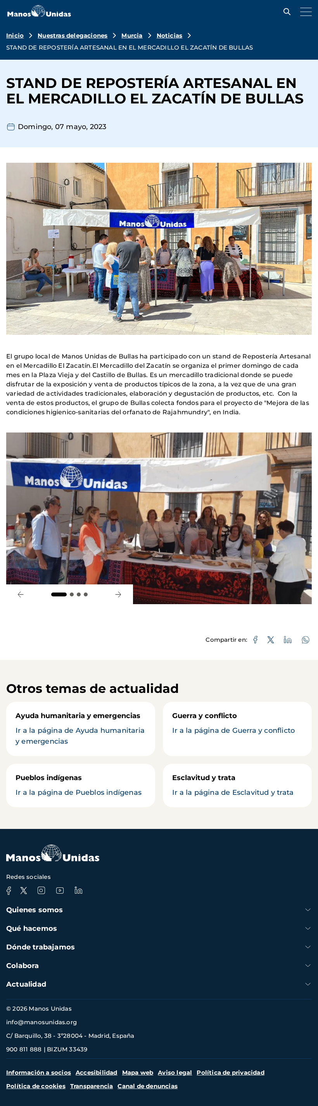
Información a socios (38, 1072)
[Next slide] (118, 594)
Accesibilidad (97, 1072)
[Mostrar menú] (304, 11)
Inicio (15, 35)
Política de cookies (36, 1086)
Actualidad (26, 984)
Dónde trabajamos (40, 947)
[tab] (59, 594)
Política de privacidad (230, 1072)
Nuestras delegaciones (72, 35)
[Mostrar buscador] (285, 11)
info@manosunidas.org (41, 1022)
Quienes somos (34, 910)
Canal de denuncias (148, 1086)
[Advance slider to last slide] (21, 594)
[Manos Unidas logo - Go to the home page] (39, 14)
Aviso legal (175, 1072)
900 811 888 (23, 1049)
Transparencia (91, 1086)
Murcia (131, 35)
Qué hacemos (31, 928)
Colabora (22, 965)
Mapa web (138, 1072)
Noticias (170, 35)
